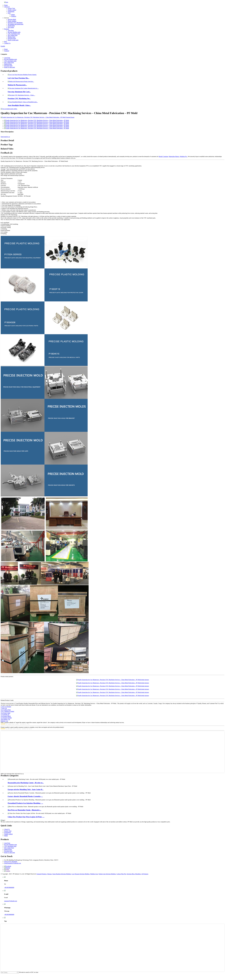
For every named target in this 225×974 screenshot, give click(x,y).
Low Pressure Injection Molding (81, 874)
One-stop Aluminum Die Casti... (19, 92)
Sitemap (49, 874)
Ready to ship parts (13, 40)
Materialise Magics (174, 156)
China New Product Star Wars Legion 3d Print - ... (26, 817)
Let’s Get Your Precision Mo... (18, 78)
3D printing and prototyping (15, 24)
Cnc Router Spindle (6, 717)
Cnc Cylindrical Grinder (7, 711)
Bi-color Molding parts (14, 32)
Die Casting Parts (12, 35)
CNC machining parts (14, 33)
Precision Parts (12, 38)
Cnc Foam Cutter (5, 713)
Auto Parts (11, 30)
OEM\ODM (11, 26)
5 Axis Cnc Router (6, 706)
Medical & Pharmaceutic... (17, 85)
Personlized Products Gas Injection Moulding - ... (25, 803)
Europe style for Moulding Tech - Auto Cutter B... (26, 789)
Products (13, 16)
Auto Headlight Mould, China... (19, 105)
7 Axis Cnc (4, 708)
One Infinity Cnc (5, 719)
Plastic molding (12, 21)
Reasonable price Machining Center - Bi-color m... (26, 783)
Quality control (12, 10)
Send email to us (5, 136)
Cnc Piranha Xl (5, 714)
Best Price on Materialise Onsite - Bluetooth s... (24, 810)
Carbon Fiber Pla (121, 874)
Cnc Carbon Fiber (6, 710)
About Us (7, 6)
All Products (144, 874)
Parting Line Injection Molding (107, 874)
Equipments (11, 11)
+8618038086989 (9, 887)
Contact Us (7, 43)
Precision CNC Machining (15, 22)
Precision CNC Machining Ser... (19, 98)
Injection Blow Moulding (134, 874)
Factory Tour (11, 8)
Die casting (11, 27)
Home (6, 5)
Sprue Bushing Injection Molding (61, 874)
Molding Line (94, 874)
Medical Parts (11, 37)
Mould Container (163, 156)
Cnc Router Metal (6, 716)
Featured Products (41, 874)
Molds (13, 14)
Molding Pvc (183, 156)
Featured (6, 51)
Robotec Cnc (4, 721)
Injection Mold (12, 19)
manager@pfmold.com (10, 901)
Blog (5, 41)
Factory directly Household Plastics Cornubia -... (25, 796)
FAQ (9, 13)
